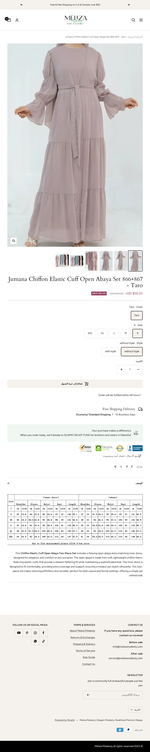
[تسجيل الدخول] (17, 20)
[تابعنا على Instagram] (35, 633)
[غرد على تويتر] (121, 466)
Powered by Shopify (65, 720)
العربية (137, 709)
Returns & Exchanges (83, 637)
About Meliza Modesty (82, 630)
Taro (136, 315)
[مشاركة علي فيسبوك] (132, 466)
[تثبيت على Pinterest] (127, 466)
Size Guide (89, 657)
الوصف (139, 483)
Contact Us (88, 664)
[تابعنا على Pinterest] (27, 633)
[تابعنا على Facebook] (43, 633)
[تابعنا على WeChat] (35, 641)
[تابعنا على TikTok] (43, 641)
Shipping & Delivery (84, 644)
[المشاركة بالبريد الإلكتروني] (115, 467)
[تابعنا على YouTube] (19, 633)
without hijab (131, 351)
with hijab (110, 351)
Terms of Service (85, 650)
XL (102, 333)
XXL (90, 333)
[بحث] (133, 20)
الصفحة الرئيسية (135, 37)
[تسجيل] (88, 695)
